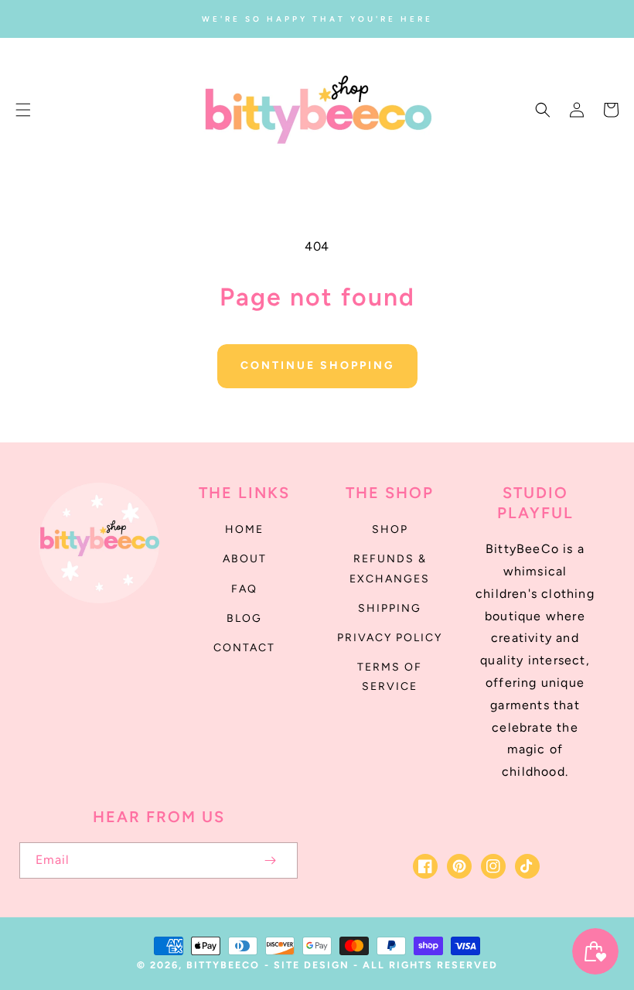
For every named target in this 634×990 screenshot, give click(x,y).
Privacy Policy (389, 637)
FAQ (244, 589)
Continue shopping (317, 365)
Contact (244, 647)
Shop (390, 529)
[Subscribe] (270, 860)
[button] (23, 110)
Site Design (311, 965)
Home (244, 529)
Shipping (389, 608)
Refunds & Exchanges (389, 568)
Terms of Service (389, 677)
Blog (244, 618)
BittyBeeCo (223, 965)
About (245, 558)
